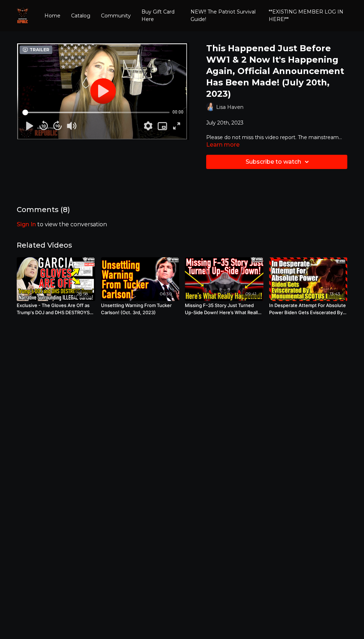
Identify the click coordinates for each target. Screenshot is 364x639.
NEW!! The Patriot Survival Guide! (223, 15)
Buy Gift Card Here (158, 15)
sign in (26, 224)
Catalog (80, 15)
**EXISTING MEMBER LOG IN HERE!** (306, 15)
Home (52, 15)
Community (116, 15)
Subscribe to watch (273, 161)
